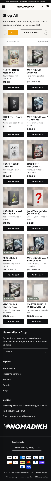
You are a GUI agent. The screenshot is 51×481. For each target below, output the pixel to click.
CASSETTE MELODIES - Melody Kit (33, 165)
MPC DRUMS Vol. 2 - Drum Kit (37, 118)
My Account (9, 368)
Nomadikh (15, 473)
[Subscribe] (45, 352)
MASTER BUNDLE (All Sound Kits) (36, 306)
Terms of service (26, 477)
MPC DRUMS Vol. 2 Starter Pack (37, 259)
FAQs (5, 390)
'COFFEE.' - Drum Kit (12, 118)
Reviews (7, 379)
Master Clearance (12, 373)
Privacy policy (11, 477)
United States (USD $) (24, 447)
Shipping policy (41, 477)
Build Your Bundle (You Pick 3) (37, 212)
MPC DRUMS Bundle (10, 259)
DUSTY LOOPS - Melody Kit (12, 71)
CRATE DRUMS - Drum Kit (12, 165)
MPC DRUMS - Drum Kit (35, 71)
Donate (6, 385)
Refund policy (41, 473)
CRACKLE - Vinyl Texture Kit (12, 212)
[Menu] (4, 6)
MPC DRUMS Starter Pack (10, 306)
